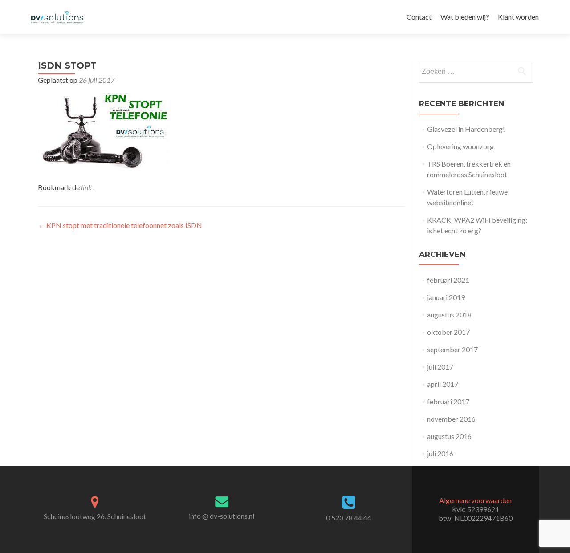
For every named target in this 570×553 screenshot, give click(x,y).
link (87, 187)
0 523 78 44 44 (348, 517)
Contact (419, 16)
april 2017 (442, 384)
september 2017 (452, 349)
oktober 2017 (448, 332)
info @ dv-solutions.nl (221, 516)
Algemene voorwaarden (475, 500)
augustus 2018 (449, 314)
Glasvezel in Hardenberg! (466, 129)
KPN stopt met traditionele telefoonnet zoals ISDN (120, 225)
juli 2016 (440, 453)
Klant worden (518, 16)
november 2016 (451, 419)
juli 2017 (440, 366)
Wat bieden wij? (464, 16)
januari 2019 (446, 297)
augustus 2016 (449, 436)
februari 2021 (448, 280)
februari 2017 (448, 401)
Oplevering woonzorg (460, 146)
